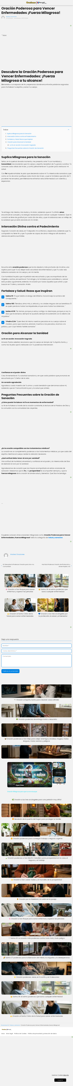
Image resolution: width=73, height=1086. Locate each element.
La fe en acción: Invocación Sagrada (23, 145)
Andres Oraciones (11, 16)
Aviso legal (9, 1033)
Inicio (3, 1033)
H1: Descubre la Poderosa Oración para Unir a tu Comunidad (18, 565)
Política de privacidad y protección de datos (42, 1033)
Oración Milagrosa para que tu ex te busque (29, 765)
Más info (66, 1075)
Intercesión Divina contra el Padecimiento (21, 136)
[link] (10, 765)
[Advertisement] (36, 51)
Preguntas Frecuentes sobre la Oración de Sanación (25, 148)
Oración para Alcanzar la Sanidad (19, 142)
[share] (48, 765)
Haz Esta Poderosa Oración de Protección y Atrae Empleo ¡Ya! (56, 565)
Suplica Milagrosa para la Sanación (19, 134)
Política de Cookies (20, 1033)
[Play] (59, 780)
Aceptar (60, 1080)
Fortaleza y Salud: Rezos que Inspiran (20, 139)
